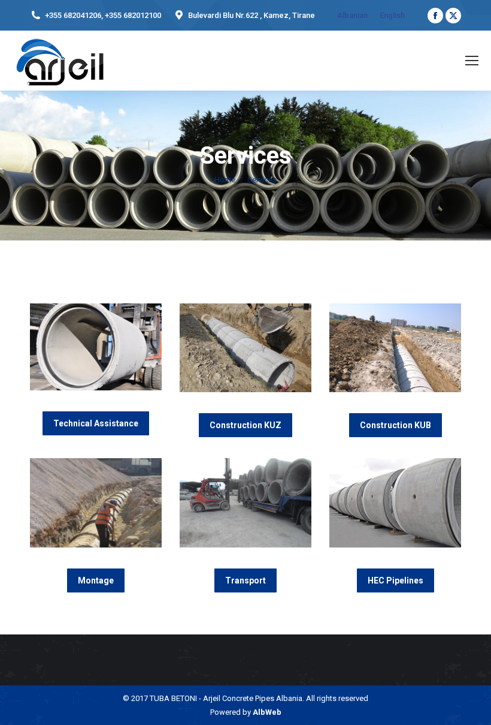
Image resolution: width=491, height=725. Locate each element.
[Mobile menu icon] (472, 60)
